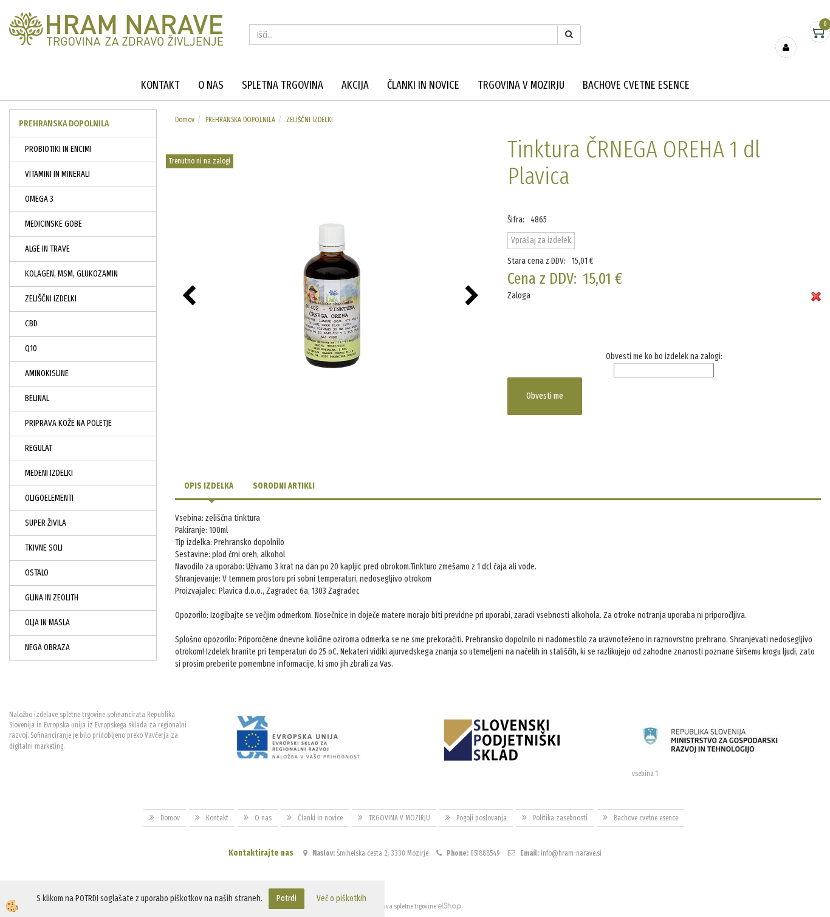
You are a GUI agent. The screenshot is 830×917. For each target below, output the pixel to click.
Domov (184, 119)
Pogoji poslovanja (481, 818)
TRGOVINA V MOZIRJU (521, 85)
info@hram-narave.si (571, 853)
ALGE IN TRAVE (47, 249)
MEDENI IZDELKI (49, 473)
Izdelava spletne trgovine (402, 906)
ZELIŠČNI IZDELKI (51, 299)
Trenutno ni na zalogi (199, 161)
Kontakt (160, 85)
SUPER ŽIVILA (45, 523)
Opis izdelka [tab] (208, 486)
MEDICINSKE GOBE (53, 224)
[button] (473, 297)
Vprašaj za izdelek (541, 240)
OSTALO (37, 573)
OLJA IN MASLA (47, 622)
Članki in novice (423, 85)
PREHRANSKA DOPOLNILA (240, 119)
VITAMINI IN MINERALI (57, 174)
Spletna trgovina (282, 85)
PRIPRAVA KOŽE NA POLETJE (68, 423)
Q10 (31, 348)
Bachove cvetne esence (636, 85)
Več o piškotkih (341, 898)
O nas (211, 85)
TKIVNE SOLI (44, 548)
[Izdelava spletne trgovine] (449, 906)
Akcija (355, 85)
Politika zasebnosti (560, 818)
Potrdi (286, 898)
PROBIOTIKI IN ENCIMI (58, 149)
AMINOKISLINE (47, 373)
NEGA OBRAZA (47, 647)
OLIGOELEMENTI (49, 498)
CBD (31, 323)
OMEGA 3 (39, 199)
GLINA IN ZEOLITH (51, 597)
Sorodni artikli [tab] (284, 486)
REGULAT (38, 448)
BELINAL (37, 398)
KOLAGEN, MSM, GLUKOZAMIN (71, 274)
